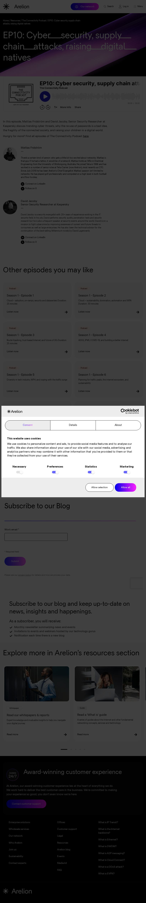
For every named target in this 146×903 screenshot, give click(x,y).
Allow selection (99, 487)
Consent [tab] (28, 425)
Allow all (125, 487)
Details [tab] (73, 425)
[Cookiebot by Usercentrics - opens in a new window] (123, 411)
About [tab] (118, 425)
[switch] (55, 472)
